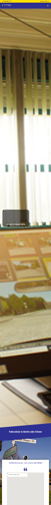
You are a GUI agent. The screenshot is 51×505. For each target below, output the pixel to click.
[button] (47, 5)
